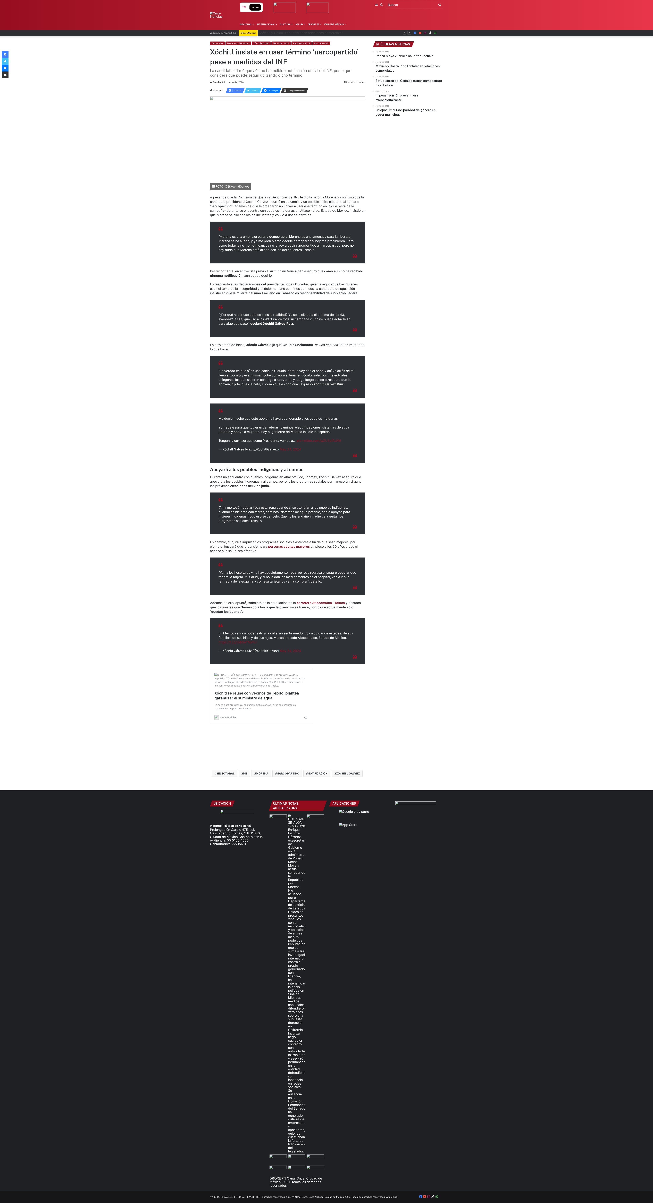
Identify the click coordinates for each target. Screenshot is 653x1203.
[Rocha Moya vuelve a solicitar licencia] (296, 983)
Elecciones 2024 (281, 43)
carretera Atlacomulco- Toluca (321, 603)
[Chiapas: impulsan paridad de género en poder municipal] (315, 1170)
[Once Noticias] (221, 15)
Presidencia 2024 (301, 43)
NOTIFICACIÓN (318, 773)
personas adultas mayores (289, 546)
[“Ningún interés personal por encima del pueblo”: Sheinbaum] (278, 819)
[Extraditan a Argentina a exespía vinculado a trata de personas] (296, 1170)
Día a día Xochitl (261, 43)
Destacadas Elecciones (238, 43)
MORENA (262, 773)
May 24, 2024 (290, 449)
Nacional (246, 24)
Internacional (266, 24)
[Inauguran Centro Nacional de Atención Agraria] (278, 1170)
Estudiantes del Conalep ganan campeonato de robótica (302, 33)
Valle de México (334, 24)
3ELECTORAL (225, 773)
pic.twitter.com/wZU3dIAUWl (319, 441)
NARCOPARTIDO (288, 773)
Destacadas (217, 43)
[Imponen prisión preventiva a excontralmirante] (315, 819)
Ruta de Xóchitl (321, 43)
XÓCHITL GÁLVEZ (348, 773)
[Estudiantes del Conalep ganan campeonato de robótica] (296, 1159)
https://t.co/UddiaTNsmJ (237, 642)
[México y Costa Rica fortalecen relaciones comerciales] (278, 1159)
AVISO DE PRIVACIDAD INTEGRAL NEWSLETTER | (236, 1197)
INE (245, 773)
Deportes (313, 24)
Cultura (285, 24)
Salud (299, 24)
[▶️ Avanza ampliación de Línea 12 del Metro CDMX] (315, 1159)
